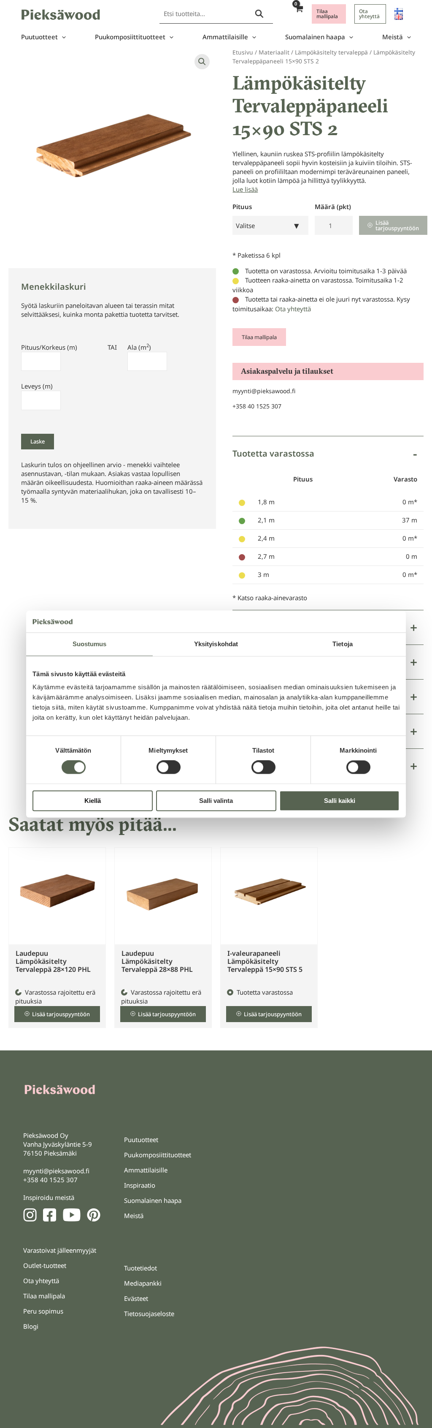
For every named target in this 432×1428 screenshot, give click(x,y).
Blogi (30, 1326)
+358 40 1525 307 (256, 406)
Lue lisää (245, 189)
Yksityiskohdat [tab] (216, 643)
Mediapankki (143, 1283)
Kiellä (92, 800)
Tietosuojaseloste (149, 1313)
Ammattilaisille (225, 37)
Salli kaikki (339, 800)
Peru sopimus (43, 1311)
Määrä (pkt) (333, 206)
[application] (62, 37)
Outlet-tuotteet (44, 1265)
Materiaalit (274, 52)
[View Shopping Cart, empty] (298, 14)
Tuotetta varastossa (273, 453)
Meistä (392, 37)
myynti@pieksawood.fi (263, 391)
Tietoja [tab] (342, 643)
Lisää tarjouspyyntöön (397, 225)
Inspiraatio (139, 1185)
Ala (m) (139, 347)
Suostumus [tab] (90, 643)
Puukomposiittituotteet (130, 37)
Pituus (242, 206)
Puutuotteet (39, 37)
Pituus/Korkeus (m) (49, 347)
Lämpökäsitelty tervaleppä (331, 52)
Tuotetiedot (140, 1268)
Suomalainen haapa (315, 37)
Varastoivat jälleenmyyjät (59, 1250)
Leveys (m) (37, 386)
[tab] (328, 523)
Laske (37, 441)
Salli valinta (216, 800)
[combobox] (270, 225)
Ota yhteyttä (293, 309)
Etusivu (242, 52)
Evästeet (136, 1298)
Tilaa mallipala (259, 337)
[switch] (169, 767)
